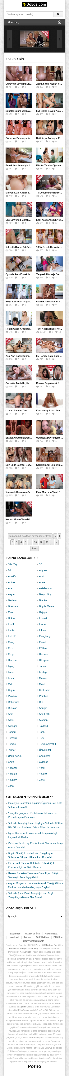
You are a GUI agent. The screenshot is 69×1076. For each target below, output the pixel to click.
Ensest (43, 618)
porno (23, 1007)
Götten (43, 648)
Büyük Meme (46, 606)
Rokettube (13, 702)
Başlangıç (15, 933)
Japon (42, 666)
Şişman (43, 720)
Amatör (12, 576)
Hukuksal (14, 937)
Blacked (43, 600)
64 (9, 570)
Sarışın (43, 708)
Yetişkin (12, 773)
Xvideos (43, 761)
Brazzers (13, 606)
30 (47, 542)
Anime (11, 582)
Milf (10, 684)
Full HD (12, 636)
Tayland (43, 726)
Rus (41, 702)
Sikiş (11, 720)
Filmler (43, 630)
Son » (34, 548)
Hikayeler (44, 660)
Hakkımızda (51, 933)
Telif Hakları (42, 937)
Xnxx (11, 761)
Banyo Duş (45, 594)
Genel (42, 642)
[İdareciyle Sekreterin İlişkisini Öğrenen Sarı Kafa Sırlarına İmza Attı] (34, 39)
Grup (10, 654)
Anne (42, 582)
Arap (10, 588)
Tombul (12, 732)
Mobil (42, 684)
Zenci (42, 779)
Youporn (12, 779)
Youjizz (43, 773)
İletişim (27, 937)
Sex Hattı (44, 714)
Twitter (11, 749)
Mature (43, 678)
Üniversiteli (45, 749)
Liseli (11, 678)
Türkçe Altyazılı (48, 744)
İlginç (11, 666)
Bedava (12, 600)
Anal (41, 576)
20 (41, 542)
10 (35, 542)
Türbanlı (12, 738)
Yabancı (12, 767)
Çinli (10, 612)
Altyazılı (43, 570)
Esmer (42, 624)
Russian (12, 708)
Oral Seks (44, 690)
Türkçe (12, 744)
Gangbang (44, 636)
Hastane (43, 654)
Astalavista (45, 588)
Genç (11, 642)
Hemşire (12, 660)
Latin (10, 672)
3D (40, 564)
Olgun (11, 690)
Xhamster (44, 755)
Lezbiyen (44, 672)
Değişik (43, 612)
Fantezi (12, 630)
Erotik (11, 624)
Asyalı (11, 594)
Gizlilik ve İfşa (32, 933)
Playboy (12, 696)
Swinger (12, 726)
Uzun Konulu (15, 755)
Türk (41, 738)
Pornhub (43, 696)
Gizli (10, 648)
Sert (10, 714)
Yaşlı (42, 767)
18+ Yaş (12, 564)
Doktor (11, 618)
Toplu (42, 732)
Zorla (11, 785)
